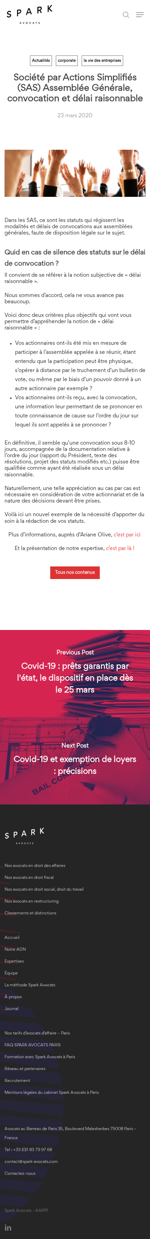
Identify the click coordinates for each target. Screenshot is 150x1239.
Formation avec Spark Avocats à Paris (40, 1057)
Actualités (41, 60)
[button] (140, 14)
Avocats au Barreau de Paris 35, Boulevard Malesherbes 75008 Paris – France (70, 1133)
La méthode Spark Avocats (30, 985)
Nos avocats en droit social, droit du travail (44, 890)
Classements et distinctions (30, 913)
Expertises (14, 962)
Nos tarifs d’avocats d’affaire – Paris (37, 1034)
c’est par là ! (121, 548)
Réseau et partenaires (25, 1069)
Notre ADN (15, 950)
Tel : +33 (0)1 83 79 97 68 (28, 1150)
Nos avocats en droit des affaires (35, 866)
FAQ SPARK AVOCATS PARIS (33, 1045)
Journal (11, 1009)
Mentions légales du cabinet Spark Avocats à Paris (52, 1093)
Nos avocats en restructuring (32, 902)
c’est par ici (128, 535)
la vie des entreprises (102, 60)
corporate (67, 60)
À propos (13, 997)
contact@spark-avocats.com (31, 1162)
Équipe (11, 973)
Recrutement (17, 1081)
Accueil (12, 938)
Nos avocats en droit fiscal (29, 878)
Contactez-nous (20, 1174)
